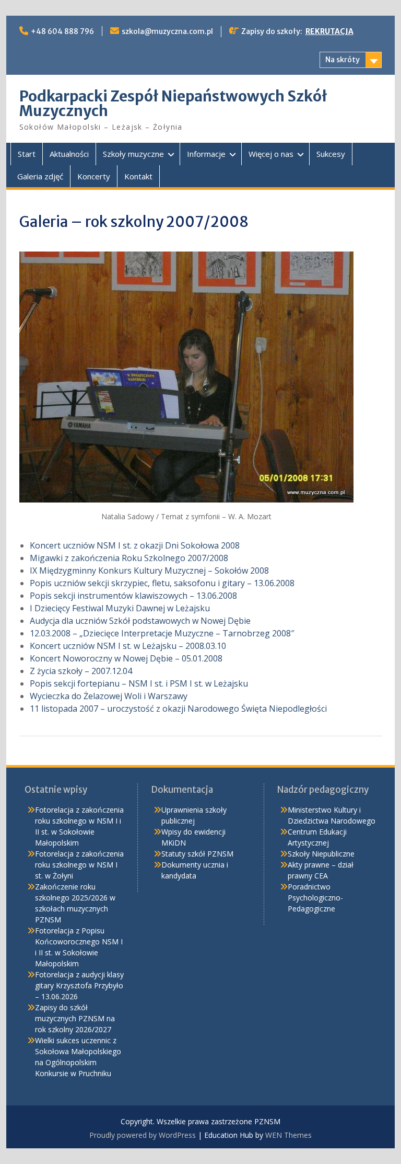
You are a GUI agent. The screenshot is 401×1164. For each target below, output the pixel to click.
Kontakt (138, 176)
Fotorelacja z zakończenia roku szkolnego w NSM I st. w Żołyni (79, 865)
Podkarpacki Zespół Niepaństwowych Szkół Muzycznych (173, 103)
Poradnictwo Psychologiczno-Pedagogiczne (315, 898)
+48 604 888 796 (62, 31)
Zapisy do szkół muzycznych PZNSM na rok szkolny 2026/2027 (75, 1018)
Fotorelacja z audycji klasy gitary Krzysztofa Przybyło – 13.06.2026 (79, 985)
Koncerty (93, 176)
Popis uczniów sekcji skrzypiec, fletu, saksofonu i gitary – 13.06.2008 (162, 583)
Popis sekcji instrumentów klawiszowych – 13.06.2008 (133, 595)
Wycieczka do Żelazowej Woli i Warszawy (108, 696)
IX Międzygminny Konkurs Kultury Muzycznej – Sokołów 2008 (149, 570)
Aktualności (69, 154)
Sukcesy (330, 154)
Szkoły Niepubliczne (321, 854)
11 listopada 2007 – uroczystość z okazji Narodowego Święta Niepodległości (178, 708)
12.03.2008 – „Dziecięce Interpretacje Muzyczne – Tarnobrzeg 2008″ (162, 633)
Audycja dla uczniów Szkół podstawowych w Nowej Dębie (140, 620)
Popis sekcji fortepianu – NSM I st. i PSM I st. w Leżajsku (139, 683)
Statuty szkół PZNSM (197, 854)
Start (27, 154)
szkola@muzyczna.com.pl (167, 31)
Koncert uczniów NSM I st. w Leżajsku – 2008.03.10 (128, 646)
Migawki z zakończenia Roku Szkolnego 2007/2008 (129, 558)
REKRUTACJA (329, 31)
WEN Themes (288, 1135)
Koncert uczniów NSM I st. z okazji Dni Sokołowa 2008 (135, 545)
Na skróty (342, 59)
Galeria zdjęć (40, 176)
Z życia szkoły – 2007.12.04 (81, 671)
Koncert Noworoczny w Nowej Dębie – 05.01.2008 (126, 658)
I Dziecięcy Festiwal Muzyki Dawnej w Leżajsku (120, 608)
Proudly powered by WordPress (142, 1135)
